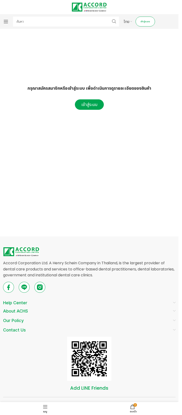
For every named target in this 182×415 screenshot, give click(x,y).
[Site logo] (89, 6)
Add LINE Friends (89, 388)
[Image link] (21, 251)
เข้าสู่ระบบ (145, 21)
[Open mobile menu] (6, 21)
